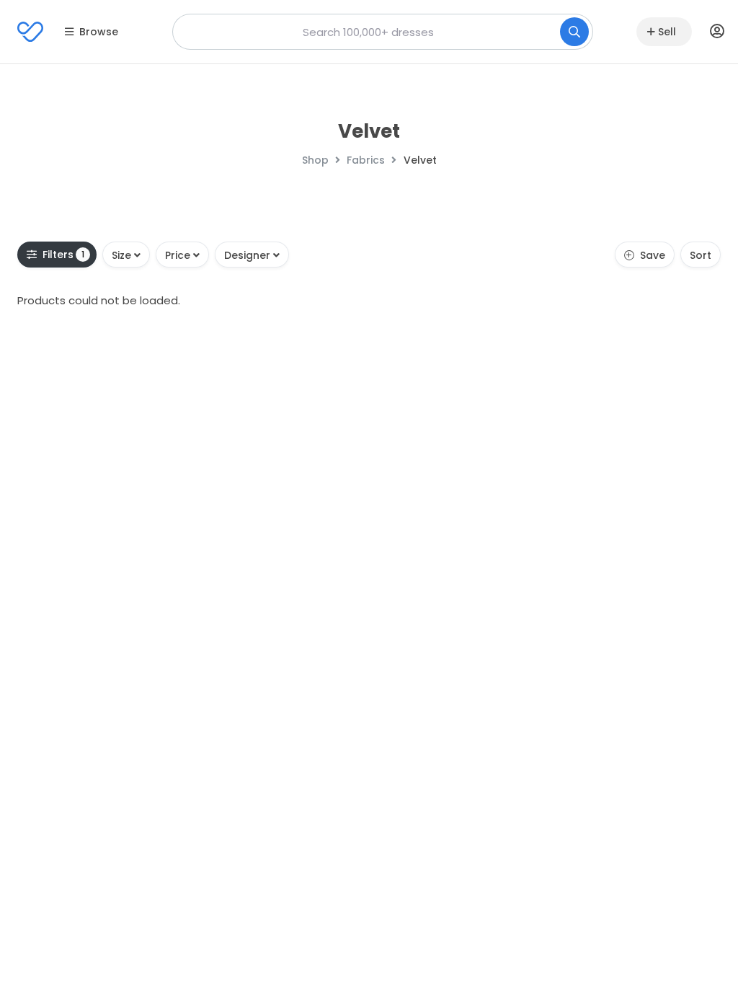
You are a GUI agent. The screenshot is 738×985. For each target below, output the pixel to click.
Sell (667, 32)
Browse (98, 32)
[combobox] (382, 31)
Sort (700, 255)
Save (652, 255)
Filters (64, 254)
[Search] (574, 31)
